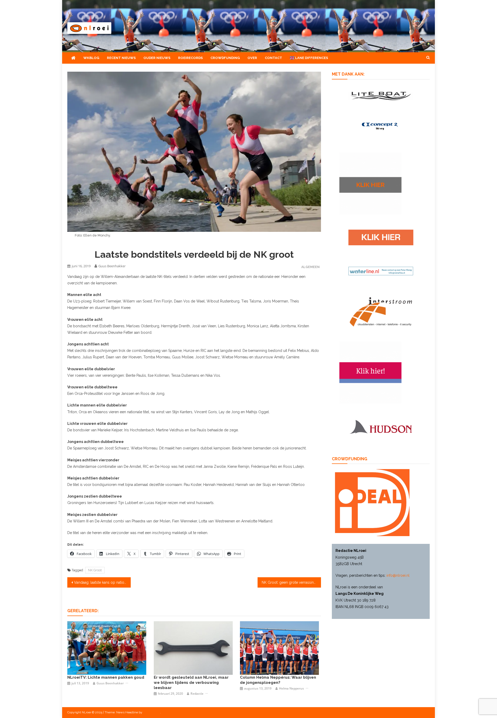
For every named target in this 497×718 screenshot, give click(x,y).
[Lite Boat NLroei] (380, 95)
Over (252, 58)
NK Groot (95, 570)
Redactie (197, 693)
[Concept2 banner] (380, 126)
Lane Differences (311, 58)
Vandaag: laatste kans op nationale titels (102, 582)
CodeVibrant (151, 712)
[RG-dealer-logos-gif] (380, 237)
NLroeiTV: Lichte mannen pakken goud (105, 677)
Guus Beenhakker (112, 266)
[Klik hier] (370, 183)
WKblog (91, 58)
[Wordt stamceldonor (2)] (370, 372)
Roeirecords (190, 58)
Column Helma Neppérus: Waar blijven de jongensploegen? (278, 680)
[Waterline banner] (380, 271)
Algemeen (310, 267)
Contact (273, 58)
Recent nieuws (121, 58)
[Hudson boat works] (380, 426)
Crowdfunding (225, 58)
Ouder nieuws (156, 58)
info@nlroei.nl (398, 575)
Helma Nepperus (291, 688)
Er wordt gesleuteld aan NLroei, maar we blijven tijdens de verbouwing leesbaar (191, 682)
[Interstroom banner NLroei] (381, 311)
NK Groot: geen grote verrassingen (291, 582)
